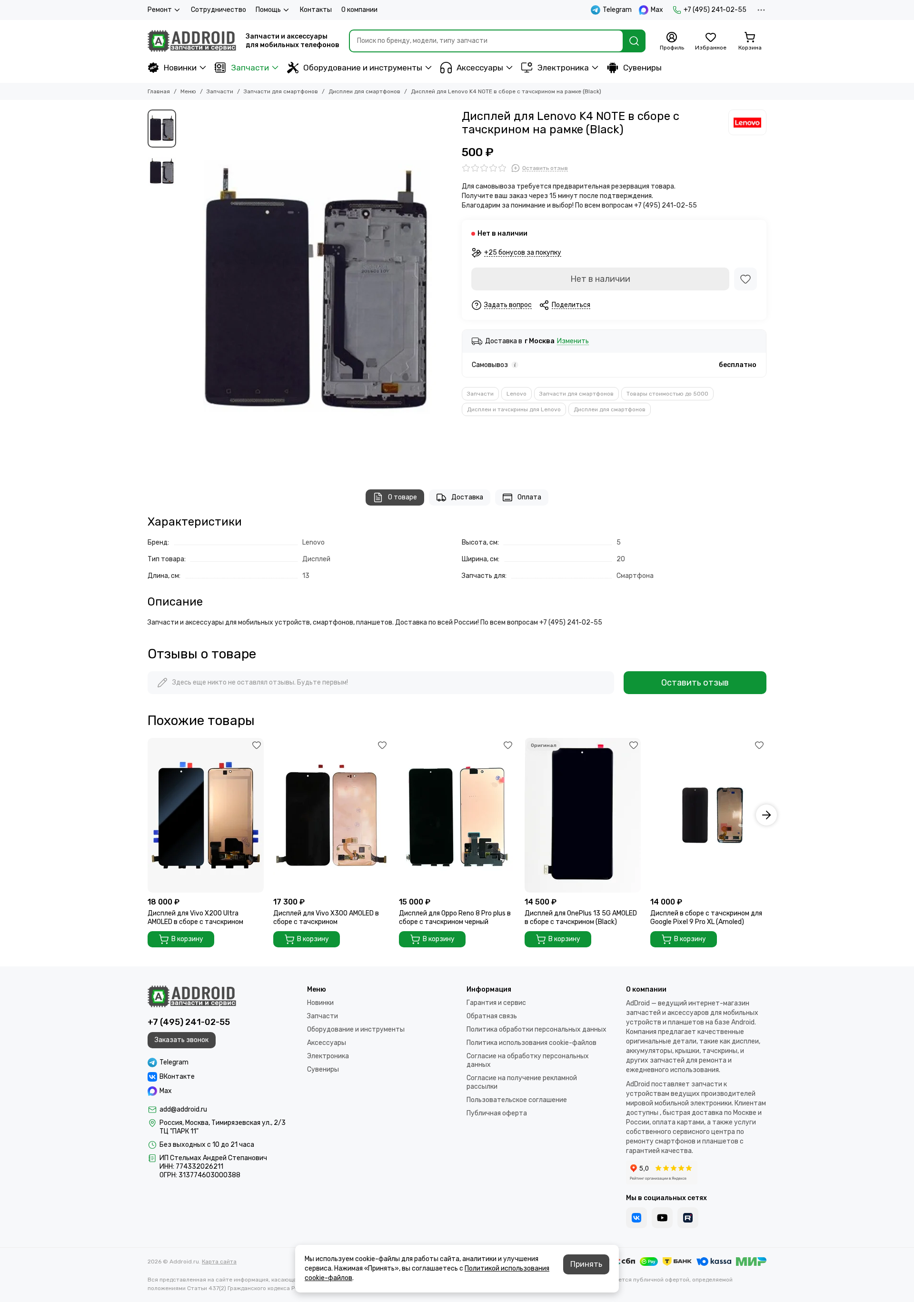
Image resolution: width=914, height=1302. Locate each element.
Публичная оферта (497, 1113)
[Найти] (634, 41)
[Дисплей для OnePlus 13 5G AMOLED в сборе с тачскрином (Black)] (583, 815)
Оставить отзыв (695, 682)
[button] (185, 289)
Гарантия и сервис (496, 1003)
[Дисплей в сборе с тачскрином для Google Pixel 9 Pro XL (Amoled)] (708, 815)
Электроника (563, 67)
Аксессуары (480, 67)
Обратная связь (492, 1016)
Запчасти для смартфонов (281, 91)
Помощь (268, 10)
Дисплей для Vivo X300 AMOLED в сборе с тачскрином (326, 917)
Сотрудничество (218, 10)
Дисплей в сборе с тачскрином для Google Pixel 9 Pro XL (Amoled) (706, 917)
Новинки (180, 67)
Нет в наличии (600, 279)
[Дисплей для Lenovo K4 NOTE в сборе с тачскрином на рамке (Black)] (316, 289)
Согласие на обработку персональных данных (528, 1060)
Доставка (467, 497)
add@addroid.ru (183, 1109)
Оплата (529, 497)
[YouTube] (662, 1217)
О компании (359, 10)
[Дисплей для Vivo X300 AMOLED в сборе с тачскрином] (331, 815)
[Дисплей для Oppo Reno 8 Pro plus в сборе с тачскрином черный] (457, 815)
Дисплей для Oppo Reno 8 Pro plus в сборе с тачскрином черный (455, 917)
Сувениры (642, 67)
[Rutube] (687, 1217)
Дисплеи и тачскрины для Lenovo (514, 409)
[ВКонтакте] (636, 1217)
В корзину (187, 939)
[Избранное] (745, 279)
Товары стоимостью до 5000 (667, 393)
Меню (188, 91)
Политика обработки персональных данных (536, 1029)
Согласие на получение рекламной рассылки (522, 1082)
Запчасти (250, 67)
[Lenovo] (747, 122)
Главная (159, 91)
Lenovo (517, 393)
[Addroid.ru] (192, 41)
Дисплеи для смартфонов (364, 91)
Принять (586, 1264)
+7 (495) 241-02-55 (715, 10)
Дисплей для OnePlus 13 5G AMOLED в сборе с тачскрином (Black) (581, 917)
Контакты (316, 10)
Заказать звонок (182, 1040)
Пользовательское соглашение (517, 1100)
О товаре (402, 497)
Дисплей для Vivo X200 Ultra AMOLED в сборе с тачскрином (195, 917)
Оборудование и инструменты (362, 67)
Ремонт (160, 10)
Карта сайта (219, 1261)
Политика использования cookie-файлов (531, 1043)
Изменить (573, 341)
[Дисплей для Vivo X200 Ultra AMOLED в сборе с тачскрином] (206, 815)
